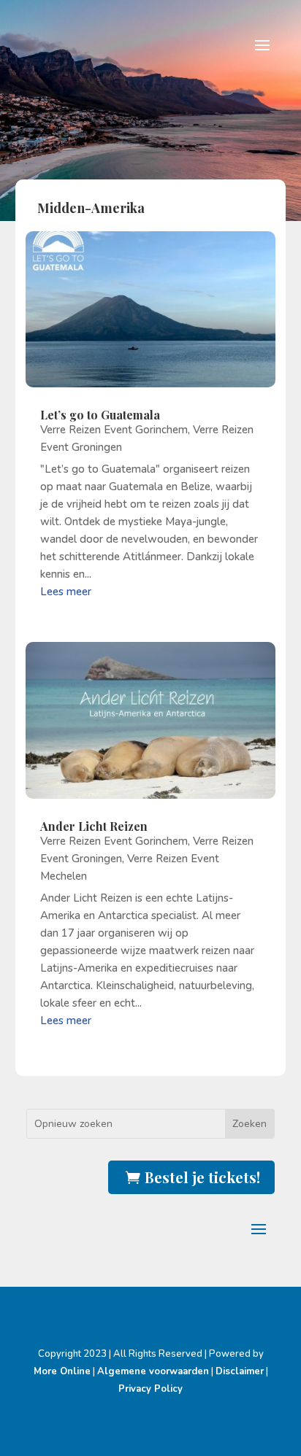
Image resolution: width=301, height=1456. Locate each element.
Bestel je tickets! (202, 1177)
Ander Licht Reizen (94, 826)
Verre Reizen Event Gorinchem (114, 429)
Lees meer (65, 591)
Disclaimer (240, 1371)
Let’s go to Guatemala (100, 414)
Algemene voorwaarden (153, 1371)
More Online (62, 1371)
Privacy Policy (150, 1388)
